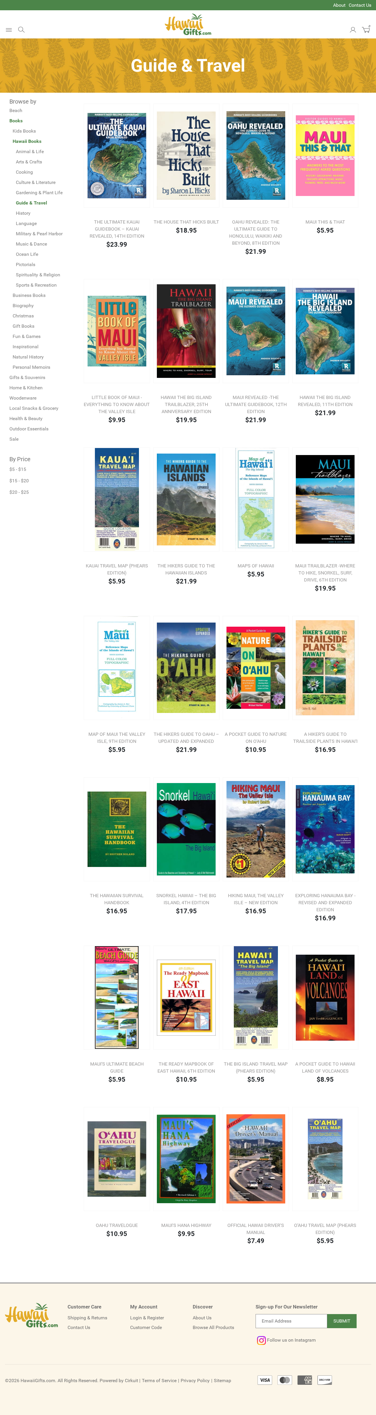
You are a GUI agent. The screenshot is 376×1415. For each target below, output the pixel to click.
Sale (14, 439)
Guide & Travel (31, 203)
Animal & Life (30, 151)
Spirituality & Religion (38, 275)
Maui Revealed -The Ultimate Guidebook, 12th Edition (256, 404)
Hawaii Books (27, 141)
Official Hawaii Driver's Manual (255, 1229)
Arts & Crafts (29, 162)
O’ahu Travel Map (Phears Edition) (325, 1229)
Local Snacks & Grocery (33, 408)
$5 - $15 (17, 469)
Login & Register (147, 1318)
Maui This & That (325, 222)
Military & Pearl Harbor (39, 233)
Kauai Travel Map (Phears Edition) (117, 569)
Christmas (23, 316)
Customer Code (146, 1327)
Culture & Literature (36, 182)
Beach (15, 110)
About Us (202, 1318)
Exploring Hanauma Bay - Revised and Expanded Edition (325, 902)
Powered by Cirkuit (119, 1380)
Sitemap (222, 1380)
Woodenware (22, 398)
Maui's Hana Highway (186, 1225)
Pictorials (25, 264)
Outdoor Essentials (28, 429)
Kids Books (24, 131)
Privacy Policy (195, 1380)
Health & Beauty (26, 418)
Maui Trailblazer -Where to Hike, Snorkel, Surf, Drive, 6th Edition (325, 573)
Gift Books (23, 326)
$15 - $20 (19, 480)
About (339, 5)
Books (16, 121)
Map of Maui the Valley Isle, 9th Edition (116, 737)
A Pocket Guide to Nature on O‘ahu (256, 737)
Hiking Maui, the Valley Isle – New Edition (256, 899)
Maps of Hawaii (256, 566)
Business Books (29, 295)
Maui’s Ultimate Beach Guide (117, 1067)
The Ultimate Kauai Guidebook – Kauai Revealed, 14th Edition (117, 229)
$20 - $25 (19, 492)
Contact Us (360, 5)
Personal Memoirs (31, 367)
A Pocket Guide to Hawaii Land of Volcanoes (325, 1067)
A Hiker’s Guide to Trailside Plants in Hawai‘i (325, 737)
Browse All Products (213, 1327)
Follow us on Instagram (291, 1340)
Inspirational (25, 346)
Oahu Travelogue (117, 1225)
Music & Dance (31, 244)
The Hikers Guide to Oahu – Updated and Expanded (186, 737)
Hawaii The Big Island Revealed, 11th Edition (325, 401)
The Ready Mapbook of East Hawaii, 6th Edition (186, 1067)
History (23, 213)
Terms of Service (159, 1380)
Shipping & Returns (87, 1318)
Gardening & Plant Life (39, 192)
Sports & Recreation (36, 285)
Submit (341, 1321)
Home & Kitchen (26, 387)
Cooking (24, 172)
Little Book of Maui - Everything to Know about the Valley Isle (117, 404)
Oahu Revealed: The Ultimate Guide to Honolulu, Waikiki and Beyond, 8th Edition (255, 232)
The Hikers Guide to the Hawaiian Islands (186, 569)
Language (26, 223)
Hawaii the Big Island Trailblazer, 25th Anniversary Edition (186, 404)
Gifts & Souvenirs (27, 377)
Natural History (28, 357)
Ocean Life (27, 254)
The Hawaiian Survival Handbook (117, 899)
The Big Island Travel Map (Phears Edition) (256, 1067)
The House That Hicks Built (186, 222)
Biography (23, 305)
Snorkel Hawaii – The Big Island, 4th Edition (186, 899)
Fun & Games (27, 336)
